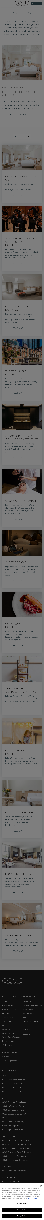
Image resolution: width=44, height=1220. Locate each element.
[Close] (41, 1185)
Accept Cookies (22, 1216)
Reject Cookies (22, 1210)
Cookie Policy (32, 1198)
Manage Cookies (22, 1203)
